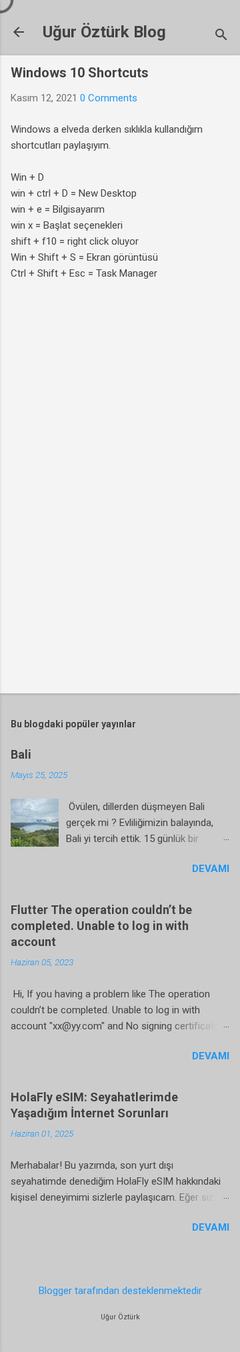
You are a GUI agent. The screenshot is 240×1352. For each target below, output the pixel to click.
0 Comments (108, 98)
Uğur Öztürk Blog (104, 32)
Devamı (210, 869)
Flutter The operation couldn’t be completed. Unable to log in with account (101, 926)
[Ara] (221, 36)
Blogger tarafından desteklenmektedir (120, 1291)
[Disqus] (120, 500)
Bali (21, 754)
